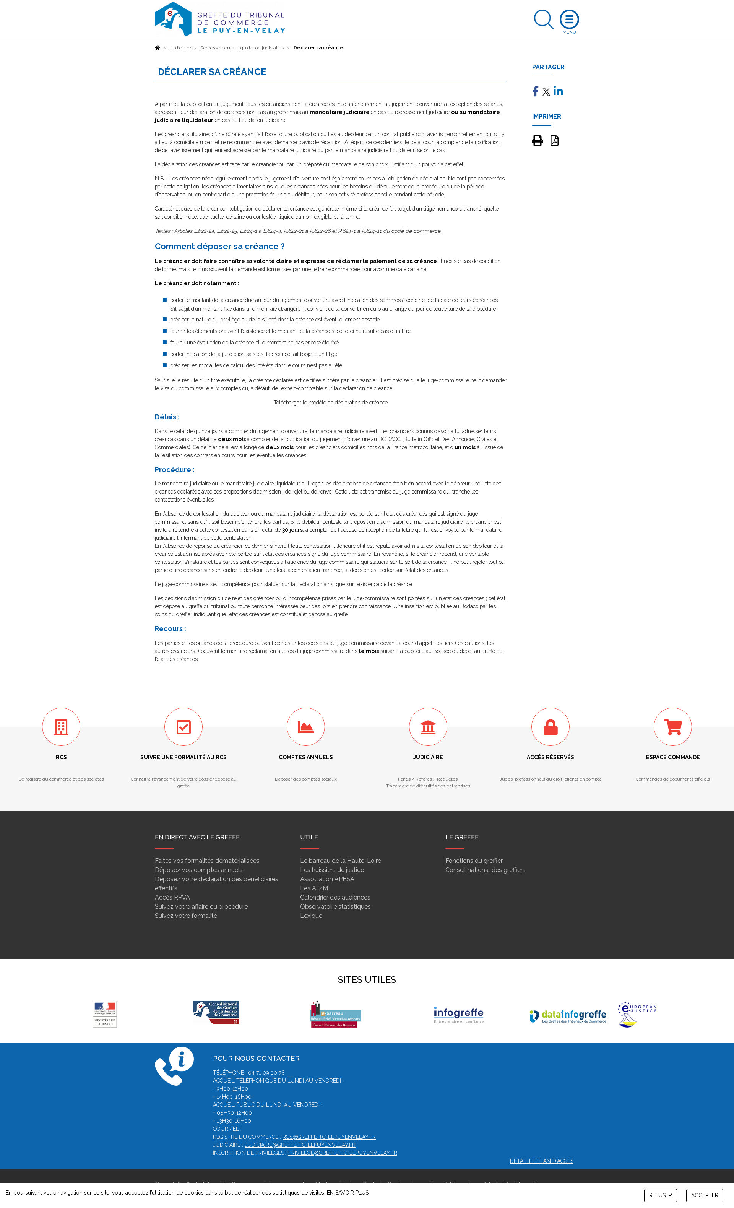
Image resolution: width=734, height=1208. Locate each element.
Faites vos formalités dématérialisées (207, 860)
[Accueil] (157, 47)
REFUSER (660, 1195)
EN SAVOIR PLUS (348, 1193)
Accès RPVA (172, 897)
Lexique (311, 915)
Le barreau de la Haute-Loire (340, 860)
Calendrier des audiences (335, 897)
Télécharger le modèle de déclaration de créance (331, 402)
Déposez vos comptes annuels (199, 870)
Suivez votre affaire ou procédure (201, 906)
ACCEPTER (704, 1195)
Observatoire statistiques (335, 906)
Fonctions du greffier (474, 860)
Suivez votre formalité (186, 915)
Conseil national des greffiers (485, 870)
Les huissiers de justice (332, 870)
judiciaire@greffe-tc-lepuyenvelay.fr (300, 1145)
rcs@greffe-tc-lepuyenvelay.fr (329, 1137)
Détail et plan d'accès (541, 1161)
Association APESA (327, 879)
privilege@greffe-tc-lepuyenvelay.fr (342, 1153)
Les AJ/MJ (315, 888)
